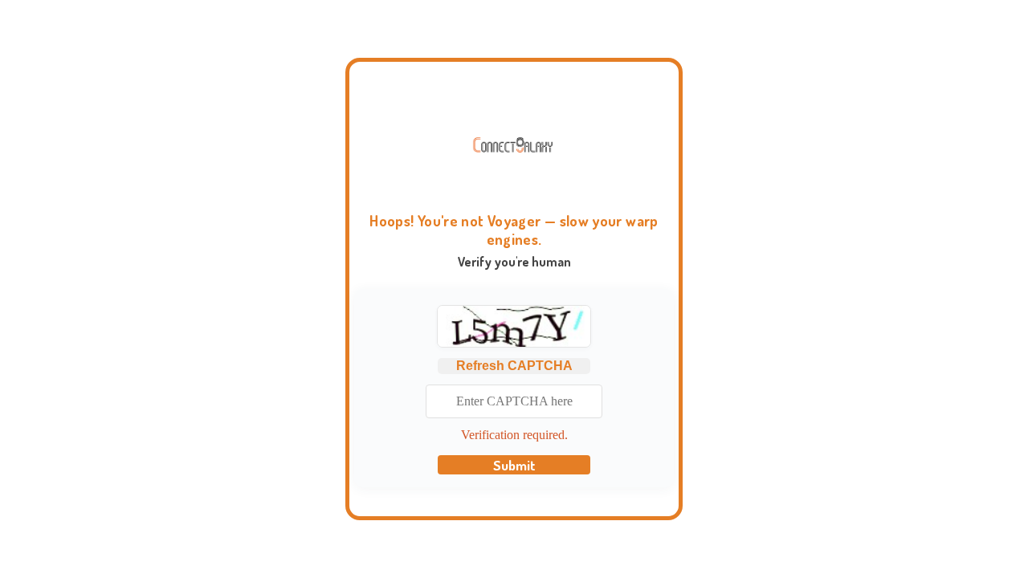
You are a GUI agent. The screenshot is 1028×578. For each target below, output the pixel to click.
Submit (514, 465)
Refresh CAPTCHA (514, 365)
